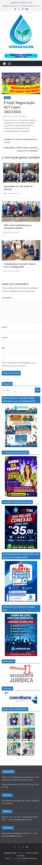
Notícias (7, 97)
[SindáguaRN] (4, 63)
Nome (5, 327)
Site (3, 348)
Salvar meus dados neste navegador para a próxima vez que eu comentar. (19, 364)
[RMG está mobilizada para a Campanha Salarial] (21, 203)
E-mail (5, 337)
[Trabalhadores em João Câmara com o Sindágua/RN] (21, 241)
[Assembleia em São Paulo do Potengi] (21, 164)
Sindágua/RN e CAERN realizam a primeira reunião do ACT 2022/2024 (20, 149)
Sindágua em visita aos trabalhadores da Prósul (20, 141)
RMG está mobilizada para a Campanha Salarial (18, 226)
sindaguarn (23, 116)
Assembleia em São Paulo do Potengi (18, 188)
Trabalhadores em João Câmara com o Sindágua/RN (19, 265)
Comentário (7, 297)
